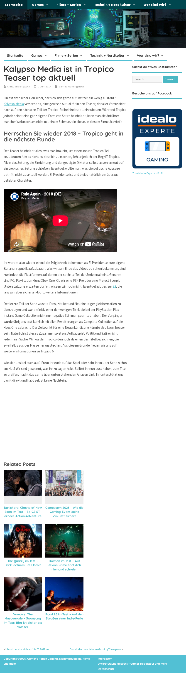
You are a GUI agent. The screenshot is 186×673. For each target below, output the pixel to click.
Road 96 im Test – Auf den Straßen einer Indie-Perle (64, 616)
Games (38, 4)
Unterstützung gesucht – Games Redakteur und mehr (132, 663)
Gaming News (76, 86)
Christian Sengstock (18, 86)
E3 (114, 286)
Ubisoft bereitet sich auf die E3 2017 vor (27, 649)
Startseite (14, 4)
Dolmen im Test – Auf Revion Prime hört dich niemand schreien (64, 565)
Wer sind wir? (155, 4)
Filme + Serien (68, 4)
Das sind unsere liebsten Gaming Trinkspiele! (95, 649)
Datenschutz (106, 669)
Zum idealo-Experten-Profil (147, 173)
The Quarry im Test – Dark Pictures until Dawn (23, 563)
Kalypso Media (14, 104)
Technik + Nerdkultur (112, 4)
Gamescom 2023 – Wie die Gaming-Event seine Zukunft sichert (64, 512)
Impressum (105, 658)
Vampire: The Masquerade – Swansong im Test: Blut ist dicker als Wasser (23, 620)
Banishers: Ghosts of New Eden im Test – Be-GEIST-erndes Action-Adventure (23, 512)
